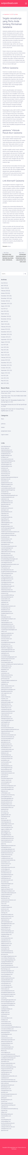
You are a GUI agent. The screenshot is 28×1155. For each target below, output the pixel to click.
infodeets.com (4, 457)
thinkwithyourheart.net (7, 589)
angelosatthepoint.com (7, 889)
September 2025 (5, 303)
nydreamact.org (5, 499)
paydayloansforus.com (6, 482)
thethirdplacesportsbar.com (8, 1039)
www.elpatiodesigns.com (7, 1047)
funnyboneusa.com (6, 856)
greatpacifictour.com (6, 871)
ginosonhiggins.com (6, 833)
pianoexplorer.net (5, 1032)
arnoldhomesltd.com (6, 580)
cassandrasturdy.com (6, 709)
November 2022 (5, 365)
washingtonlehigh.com (6, 1009)
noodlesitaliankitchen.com (7, 497)
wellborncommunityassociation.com (10, 531)
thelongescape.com (6, 820)
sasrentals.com (5, 640)
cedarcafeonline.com (6, 462)
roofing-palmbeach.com (7, 577)
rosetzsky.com (4, 774)
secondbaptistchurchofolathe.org (9, 1108)
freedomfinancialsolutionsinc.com (9, 967)
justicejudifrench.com (6, 796)
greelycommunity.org (6, 771)
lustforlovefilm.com (6, 762)
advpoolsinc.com (5, 887)
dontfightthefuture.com (7, 579)
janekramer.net (5, 809)
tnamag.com (4, 912)
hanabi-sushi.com (5, 1012)
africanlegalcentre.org (6, 767)
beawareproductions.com (7, 787)
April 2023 (3, 352)
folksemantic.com (5, 600)
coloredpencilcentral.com (7, 582)
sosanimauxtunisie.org (6, 517)
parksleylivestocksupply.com (8, 689)
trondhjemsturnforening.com (8, 1058)
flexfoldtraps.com (5, 969)
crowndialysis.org (5, 655)
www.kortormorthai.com (7, 972)
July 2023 (3, 344)
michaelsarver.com (5, 644)
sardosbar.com (4, 602)
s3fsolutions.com (5, 568)
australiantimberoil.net (7, 555)
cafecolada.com (5, 715)
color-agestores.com (6, 693)
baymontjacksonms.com (7, 840)
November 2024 (5, 319)
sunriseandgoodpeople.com (8, 849)
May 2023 (3, 349)
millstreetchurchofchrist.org (8, 1079)
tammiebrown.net (5, 816)
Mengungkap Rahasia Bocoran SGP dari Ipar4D (12, 404)
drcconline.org (4, 882)
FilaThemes (14, 1149)
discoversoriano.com (6, 716)
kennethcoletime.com (6, 802)
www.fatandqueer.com (6, 974)
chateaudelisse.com (6, 530)
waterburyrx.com (5, 885)
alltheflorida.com (5, 1074)
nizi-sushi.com (4, 811)
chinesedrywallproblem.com (8, 851)
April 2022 (3, 383)
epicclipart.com (5, 510)
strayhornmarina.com (6, 744)
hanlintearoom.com (6, 1088)
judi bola (3, 423)
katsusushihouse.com (6, 769)
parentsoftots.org (5, 929)
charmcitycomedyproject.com (8, 785)
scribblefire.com (5, 682)
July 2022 (3, 375)
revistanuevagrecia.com (7, 778)
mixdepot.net (4, 1019)
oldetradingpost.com (6, 550)
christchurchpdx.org (6, 755)
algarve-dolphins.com (6, 829)
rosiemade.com (5, 620)
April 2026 (3, 285)
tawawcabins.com (5, 598)
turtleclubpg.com (5, 869)
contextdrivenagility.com (7, 789)
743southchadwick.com (7, 573)
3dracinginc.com (5, 726)
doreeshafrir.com (5, 784)
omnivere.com (4, 468)
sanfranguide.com (5, 722)
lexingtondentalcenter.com (8, 651)
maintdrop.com (5, 513)
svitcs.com (3, 903)
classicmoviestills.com (6, 713)
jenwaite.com (4, 1092)
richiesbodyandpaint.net (7, 452)
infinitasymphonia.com (6, 765)
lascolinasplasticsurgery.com (8, 994)
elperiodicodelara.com (6, 450)
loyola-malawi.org (5, 696)
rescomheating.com (6, 1119)
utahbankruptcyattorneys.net (8, 591)
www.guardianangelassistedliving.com (10, 1056)
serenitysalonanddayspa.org (8, 461)
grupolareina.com (5, 544)
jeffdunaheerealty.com (7, 963)
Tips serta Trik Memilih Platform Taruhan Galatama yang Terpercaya (7, 256)
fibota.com (4, 1050)
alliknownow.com (5, 733)
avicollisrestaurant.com (7, 880)
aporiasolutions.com (6, 918)
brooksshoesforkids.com (7, 914)
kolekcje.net (4, 671)
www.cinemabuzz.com (6, 1018)
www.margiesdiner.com (7, 987)
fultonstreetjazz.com (6, 539)
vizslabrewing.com (5, 608)
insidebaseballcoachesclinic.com (9, 1076)
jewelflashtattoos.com (7, 502)
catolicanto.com (5, 673)
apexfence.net (4, 1130)
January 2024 (4, 329)
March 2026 (4, 288)
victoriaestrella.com (6, 872)
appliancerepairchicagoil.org (8, 490)
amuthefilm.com (5, 760)
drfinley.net (4, 1097)
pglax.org (3, 843)
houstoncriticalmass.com (7, 727)
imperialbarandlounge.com (7, 586)
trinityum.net (4, 1036)
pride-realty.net (5, 1083)
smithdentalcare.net (6, 1125)
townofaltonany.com (6, 842)
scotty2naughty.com (6, 782)
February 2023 (4, 357)
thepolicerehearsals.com (7, 731)
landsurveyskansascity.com (7, 978)
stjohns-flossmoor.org (6, 854)
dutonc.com (4, 818)
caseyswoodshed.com (6, 894)
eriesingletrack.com (6, 617)
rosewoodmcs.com (6, 1021)
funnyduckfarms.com (6, 1090)
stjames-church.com (6, 780)
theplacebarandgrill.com (7, 883)
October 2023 (4, 337)
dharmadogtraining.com (7, 1114)
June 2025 (3, 311)
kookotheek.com (5, 524)
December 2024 (5, 316)
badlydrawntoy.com (6, 941)
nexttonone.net (5, 947)
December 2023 (5, 331)
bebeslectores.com (6, 553)
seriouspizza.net (5, 905)
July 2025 (3, 308)
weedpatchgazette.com (7, 613)
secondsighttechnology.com (8, 642)
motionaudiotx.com (6, 1116)
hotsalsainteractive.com (7, 459)
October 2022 (4, 367)
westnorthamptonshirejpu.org (8, 535)
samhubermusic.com (6, 1128)
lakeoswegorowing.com (7, 1103)
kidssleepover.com (5, 479)
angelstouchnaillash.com (7, 633)
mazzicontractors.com (6, 1038)
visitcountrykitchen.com (7, 827)
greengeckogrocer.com (6, 646)
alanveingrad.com (5, 831)
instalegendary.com (6, 493)
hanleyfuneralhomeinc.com (8, 626)
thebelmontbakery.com (7, 484)
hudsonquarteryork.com (7, 1048)
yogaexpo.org (4, 684)
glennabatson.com (5, 742)
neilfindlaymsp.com (6, 878)
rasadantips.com (5, 470)
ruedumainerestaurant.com (8, 773)
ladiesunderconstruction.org (8, 551)
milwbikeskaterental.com (7, 838)
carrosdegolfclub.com (6, 562)
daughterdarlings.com (6, 455)
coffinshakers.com (5, 793)
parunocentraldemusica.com (8, 1054)
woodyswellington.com (7, 1043)
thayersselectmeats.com (7, 916)
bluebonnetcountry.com (7, 508)
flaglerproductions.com (7, 745)
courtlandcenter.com (6, 876)
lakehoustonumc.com (6, 943)
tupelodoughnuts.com (6, 622)
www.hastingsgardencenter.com (9, 1030)
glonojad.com (4, 776)
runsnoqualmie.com (6, 983)
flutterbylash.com (5, 1087)
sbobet (3, 427)
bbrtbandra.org (4, 506)
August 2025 (4, 306)
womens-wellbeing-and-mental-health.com (12, 664)
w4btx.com (4, 631)
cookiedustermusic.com (7, 858)
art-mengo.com (5, 813)
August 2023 (4, 342)
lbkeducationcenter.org (7, 675)
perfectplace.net (5, 678)
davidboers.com (5, 936)
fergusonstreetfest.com (7, 1068)
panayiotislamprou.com (7, 526)
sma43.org (3, 998)
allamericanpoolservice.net (8, 658)
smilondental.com (5, 637)
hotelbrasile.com (5, 537)
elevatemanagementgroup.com (9, 1094)
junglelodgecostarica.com (7, 823)
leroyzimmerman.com (6, 1096)
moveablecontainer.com (7, 542)
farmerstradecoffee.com (7, 932)
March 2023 (4, 355)
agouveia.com (4, 1107)
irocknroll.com (4, 593)
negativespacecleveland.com (8, 845)
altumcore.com (5, 909)
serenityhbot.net (5, 949)
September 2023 (5, 339)
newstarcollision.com (6, 638)
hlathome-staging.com (7, 647)
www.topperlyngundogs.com (8, 960)
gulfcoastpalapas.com (6, 921)
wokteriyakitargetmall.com (8, 649)
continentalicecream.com (7, 749)
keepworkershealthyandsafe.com (9, 495)
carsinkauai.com (5, 1077)
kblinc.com (3, 615)
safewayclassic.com (6, 486)
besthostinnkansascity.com (8, 1123)
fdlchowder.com (5, 989)
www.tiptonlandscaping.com (8, 1003)
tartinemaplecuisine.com (7, 807)
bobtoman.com (5, 515)
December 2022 (5, 362)
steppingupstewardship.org (7, 1005)
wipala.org (3, 695)
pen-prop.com (4, 954)
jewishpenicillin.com (6, 660)
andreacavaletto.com (6, 687)
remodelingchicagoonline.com (8, 999)
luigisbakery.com (5, 1010)
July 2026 (3, 283)
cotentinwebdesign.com (7, 548)
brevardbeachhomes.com (7, 569)
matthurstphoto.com (6, 1072)
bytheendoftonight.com (7, 702)
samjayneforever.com (6, 1070)
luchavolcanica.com (6, 863)
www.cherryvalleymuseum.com (9, 546)
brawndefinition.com (6, 747)
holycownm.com (5, 865)
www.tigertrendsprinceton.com (9, 956)
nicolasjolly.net (5, 764)
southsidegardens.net (6, 1034)
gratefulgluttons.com (6, 706)
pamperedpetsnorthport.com (8, 618)
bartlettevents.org (6, 540)
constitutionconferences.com (8, 900)
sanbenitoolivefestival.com (8, 711)
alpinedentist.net (5, 520)
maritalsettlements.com (7, 836)
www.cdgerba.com (5, 1052)
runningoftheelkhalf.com (7, 961)
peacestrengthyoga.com (7, 965)
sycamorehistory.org (6, 1023)
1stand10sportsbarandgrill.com (9, 629)
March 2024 (4, 324)
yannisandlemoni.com (6, 611)
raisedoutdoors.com (6, 588)
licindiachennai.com (6, 453)
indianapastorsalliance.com (8, 891)
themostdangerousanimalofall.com (10, 729)
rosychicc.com (4, 698)
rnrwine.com (4, 1101)
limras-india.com (5, 448)
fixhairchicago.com (5, 896)
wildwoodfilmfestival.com (7, 533)
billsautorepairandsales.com (8, 1063)
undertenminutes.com (6, 466)
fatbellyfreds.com (5, 1045)
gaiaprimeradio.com (6, 814)
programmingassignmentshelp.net (9, 477)
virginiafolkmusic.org (6, 666)
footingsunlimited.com (7, 981)
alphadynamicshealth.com (7, 1085)
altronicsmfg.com (5, 473)
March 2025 (4, 313)
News (9, 246)
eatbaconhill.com (5, 475)
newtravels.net (5, 481)
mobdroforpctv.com (6, 707)
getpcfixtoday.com (5, 504)
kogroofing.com (5, 519)
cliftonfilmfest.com (6, 584)
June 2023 (3, 347)
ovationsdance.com (6, 667)
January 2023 (4, 360)
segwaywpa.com (5, 920)
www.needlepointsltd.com (7, 990)
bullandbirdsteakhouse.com (8, 992)
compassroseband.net (6, 907)
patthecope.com (5, 901)
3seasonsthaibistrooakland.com (9, 680)
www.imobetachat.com (7, 938)
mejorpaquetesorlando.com (8, 628)
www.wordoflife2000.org (7, 595)
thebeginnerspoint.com (7, 718)
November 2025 (5, 298)
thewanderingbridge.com (7, 798)
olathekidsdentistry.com (7, 624)
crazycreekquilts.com (6, 751)
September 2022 (5, 370)
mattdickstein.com (5, 940)
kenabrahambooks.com (7, 756)
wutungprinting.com (6, 834)
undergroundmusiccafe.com (8, 1126)
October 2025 (4, 301)
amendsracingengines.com (7, 970)
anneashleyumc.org (6, 976)
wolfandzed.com (5, 1014)
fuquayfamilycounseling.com (8, 1105)
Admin (16, 14)
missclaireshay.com (6, 446)
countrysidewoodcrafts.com (8, 488)
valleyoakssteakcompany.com (8, 892)
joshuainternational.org (7, 950)
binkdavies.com (5, 753)
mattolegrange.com (6, 822)
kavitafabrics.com (5, 862)
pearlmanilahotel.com (6, 511)
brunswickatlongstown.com (8, 805)
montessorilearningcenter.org (8, 1067)
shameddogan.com (5, 927)
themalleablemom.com (7, 800)
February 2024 (4, 326)
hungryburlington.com (6, 804)
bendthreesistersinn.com (7, 853)
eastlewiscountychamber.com (8, 735)
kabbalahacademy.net (6, 635)
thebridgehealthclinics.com (7, 923)
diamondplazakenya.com (7, 1059)
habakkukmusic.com (6, 945)
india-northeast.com (6, 575)
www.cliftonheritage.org (7, 996)
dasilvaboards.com (5, 740)
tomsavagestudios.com (7, 662)
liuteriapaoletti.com (6, 847)
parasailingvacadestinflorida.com (9, 1081)
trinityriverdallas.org (6, 677)
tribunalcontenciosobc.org (7, 736)
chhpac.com (4, 1112)
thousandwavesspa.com (7, 874)
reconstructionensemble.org (8, 860)
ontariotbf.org (4, 491)
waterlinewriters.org (6, 925)
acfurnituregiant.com (6, 464)
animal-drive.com (5, 911)
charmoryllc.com (5, 724)
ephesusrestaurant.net (6, 1041)
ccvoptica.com (4, 1007)
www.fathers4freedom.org (8, 958)
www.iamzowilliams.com (7, 1029)
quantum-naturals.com (7, 1065)
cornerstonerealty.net (6, 1025)
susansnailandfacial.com (7, 952)
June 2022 (3, 378)
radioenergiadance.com (6, 522)
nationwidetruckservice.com (8, 867)
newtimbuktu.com (5, 471)
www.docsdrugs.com (6, 985)
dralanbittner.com (5, 609)
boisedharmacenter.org (6, 691)
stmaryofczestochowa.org (7, 794)
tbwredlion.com (5, 1061)
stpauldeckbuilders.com (7, 980)
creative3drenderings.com (7, 931)
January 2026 (4, 293)
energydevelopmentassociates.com (10, 564)
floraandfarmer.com (6, 566)
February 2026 (4, 290)
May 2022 (3, 380)
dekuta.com (4, 1016)
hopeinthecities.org (6, 704)
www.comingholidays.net (7, 720)
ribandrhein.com (5, 669)
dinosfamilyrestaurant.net (7, 557)
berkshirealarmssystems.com (8, 606)
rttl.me (3, 1117)
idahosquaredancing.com (7, 597)
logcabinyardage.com (6, 934)
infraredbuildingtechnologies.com (9, 559)
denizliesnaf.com (5, 898)
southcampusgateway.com (7, 528)
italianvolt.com (5, 604)
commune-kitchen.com (6, 758)
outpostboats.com (9, 3)
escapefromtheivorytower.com (9, 571)
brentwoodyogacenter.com (8, 1001)
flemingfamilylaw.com (6, 1099)
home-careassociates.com (7, 686)
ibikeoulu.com (4, 791)
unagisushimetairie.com (7, 501)
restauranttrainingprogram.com (9, 657)
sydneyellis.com (5, 653)
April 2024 (3, 321)
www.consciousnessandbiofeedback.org (11, 1027)
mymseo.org (4, 1110)
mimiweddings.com (6, 1121)
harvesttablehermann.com (7, 560)
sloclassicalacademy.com (7, 738)
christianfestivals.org (6, 825)
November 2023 (5, 334)
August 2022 (4, 373)
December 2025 (5, 295)
